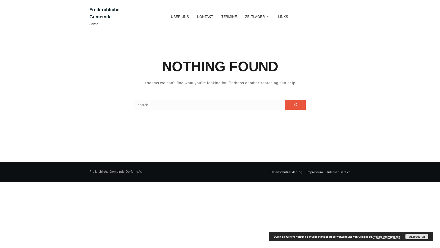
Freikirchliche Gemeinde (104, 13)
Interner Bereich (339, 172)
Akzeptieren (417, 236)
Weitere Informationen (386, 236)
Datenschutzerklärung (286, 172)
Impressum (315, 172)
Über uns (180, 17)
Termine (229, 17)
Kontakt (205, 17)
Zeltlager (255, 17)
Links (283, 17)
